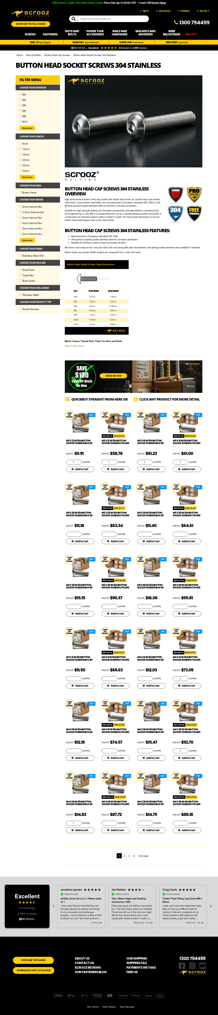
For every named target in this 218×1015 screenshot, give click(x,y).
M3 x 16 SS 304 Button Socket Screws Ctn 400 (186, 442)
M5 (24, 105)
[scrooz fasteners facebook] (182, 965)
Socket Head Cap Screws (57, 55)
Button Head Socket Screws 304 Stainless (94, 55)
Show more (27, 128)
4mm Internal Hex (32, 223)
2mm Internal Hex (32, 206)
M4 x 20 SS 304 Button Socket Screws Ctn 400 (186, 730)
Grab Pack (28, 269)
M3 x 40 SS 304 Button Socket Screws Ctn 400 (115, 586)
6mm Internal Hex (32, 234)
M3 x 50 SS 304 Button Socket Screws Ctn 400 (186, 586)
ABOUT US (82, 958)
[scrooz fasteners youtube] (202, 965)
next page (143, 855)
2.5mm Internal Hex (33, 212)
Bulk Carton (29, 280)
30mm (26, 170)
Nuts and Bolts (33, 55)
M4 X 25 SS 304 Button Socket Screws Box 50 (79, 803)
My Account (164, 10)
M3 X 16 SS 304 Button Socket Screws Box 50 (150, 442)
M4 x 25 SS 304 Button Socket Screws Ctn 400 (115, 803)
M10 (25, 121)
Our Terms (92, 1007)
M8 (24, 116)
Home (19, 55)
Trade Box (28, 275)
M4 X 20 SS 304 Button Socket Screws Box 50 (150, 730)
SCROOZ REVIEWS (88, 967)
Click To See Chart (74, 345)
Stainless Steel (31, 294)
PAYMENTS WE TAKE (141, 967)
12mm (26, 149)
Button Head (29, 192)
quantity (86, 462)
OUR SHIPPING (136, 958)
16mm (26, 154)
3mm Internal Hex (32, 217)
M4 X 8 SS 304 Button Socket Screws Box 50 (79, 658)
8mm (25, 143)
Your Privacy (109, 1007)
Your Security (127, 1007)
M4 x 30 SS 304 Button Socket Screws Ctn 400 (186, 803)
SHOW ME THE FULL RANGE (30, 24)
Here (163, 3)
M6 (24, 110)
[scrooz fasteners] (30, 13)
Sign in (146, 10)
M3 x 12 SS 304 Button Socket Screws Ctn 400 (115, 442)
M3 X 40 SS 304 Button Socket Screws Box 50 (79, 586)
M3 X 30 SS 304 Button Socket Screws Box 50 (150, 514)
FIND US (132, 972)
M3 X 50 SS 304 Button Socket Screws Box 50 (150, 586)
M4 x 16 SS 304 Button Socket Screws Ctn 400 (115, 730)
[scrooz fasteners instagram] (192, 965)
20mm (26, 159)
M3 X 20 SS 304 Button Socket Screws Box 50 (79, 514)
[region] (132, 906)
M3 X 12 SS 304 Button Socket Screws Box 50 (79, 442)
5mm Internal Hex (32, 228)
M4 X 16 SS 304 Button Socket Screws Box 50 (79, 730)
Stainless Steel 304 (33, 255)
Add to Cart (81, 469)
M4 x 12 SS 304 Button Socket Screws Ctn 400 (186, 658)
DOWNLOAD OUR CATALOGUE (33, 970)
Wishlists (185, 10)
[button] (54, 906)
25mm (26, 165)
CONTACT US (84, 963)
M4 (24, 100)
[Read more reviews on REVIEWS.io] (27, 919)
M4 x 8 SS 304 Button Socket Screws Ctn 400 (115, 658)
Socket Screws (31, 309)
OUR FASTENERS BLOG (90, 972)
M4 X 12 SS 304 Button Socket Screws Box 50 (150, 658)
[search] (75, 19)
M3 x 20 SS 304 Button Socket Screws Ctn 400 (115, 514)
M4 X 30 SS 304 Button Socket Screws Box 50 (150, 803)
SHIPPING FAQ (136, 963)
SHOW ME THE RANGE (33, 960)
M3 (24, 94)
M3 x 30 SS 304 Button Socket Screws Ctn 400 (186, 514)
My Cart (204, 10)
